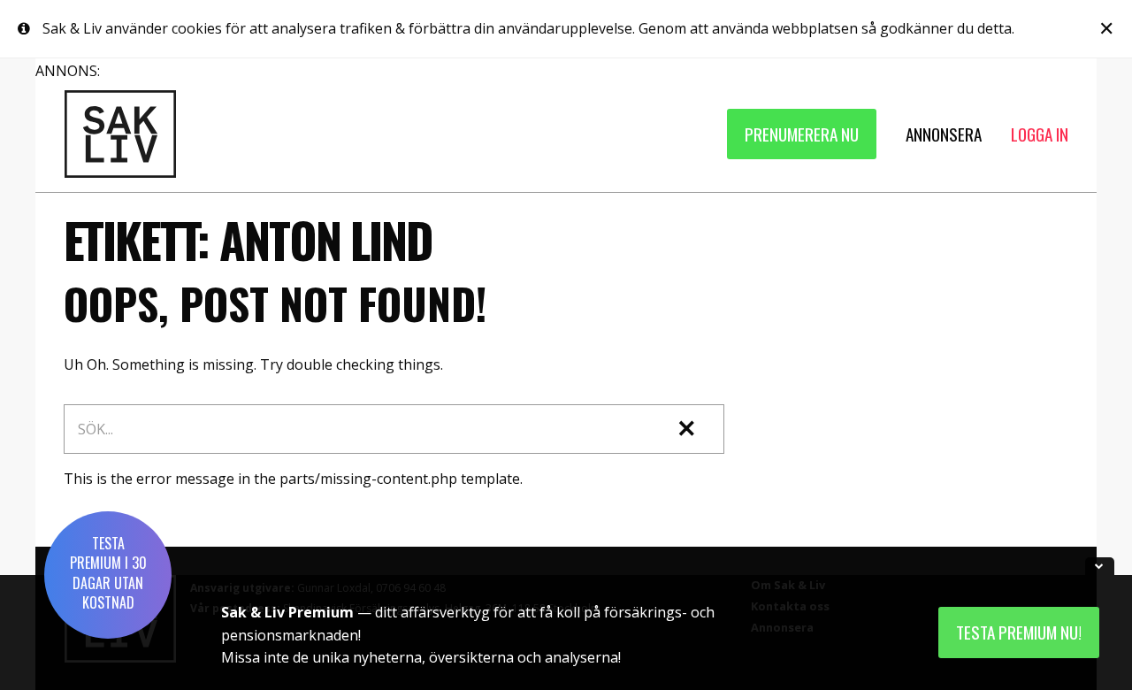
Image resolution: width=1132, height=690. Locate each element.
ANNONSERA (944, 134)
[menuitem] (801, 134)
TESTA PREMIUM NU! (1019, 632)
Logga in (1039, 134)
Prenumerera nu (802, 134)
